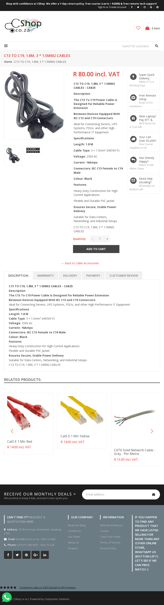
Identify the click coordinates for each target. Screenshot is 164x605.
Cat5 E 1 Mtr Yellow (75, 436)
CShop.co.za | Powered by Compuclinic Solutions (41, 599)
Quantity (79, 239)
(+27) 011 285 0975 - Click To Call (35, 545)
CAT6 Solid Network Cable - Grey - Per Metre (134, 452)
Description (18, 275)
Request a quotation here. (26, 519)
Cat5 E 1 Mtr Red (19, 441)
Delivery (70, 275)
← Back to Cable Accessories (80, 263)
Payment (93, 275)
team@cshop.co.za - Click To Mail (35, 539)
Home (8, 62)
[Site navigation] (6, 46)
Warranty (45, 275)
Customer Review (124, 275)
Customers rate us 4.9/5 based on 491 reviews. (47, 587)
